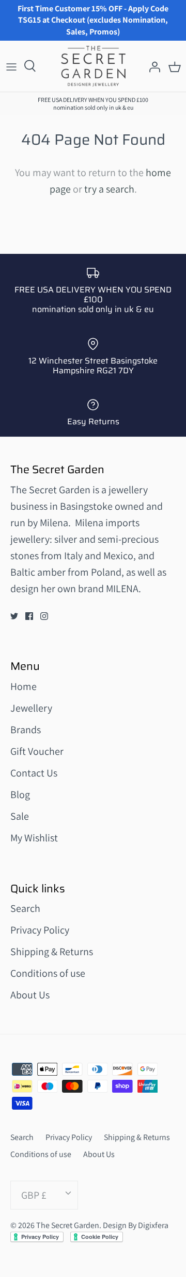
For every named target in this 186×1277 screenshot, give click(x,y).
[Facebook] (29, 616)
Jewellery (31, 708)
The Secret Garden (67, 1225)
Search (25, 908)
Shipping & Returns (51, 951)
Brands (25, 729)
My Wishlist (34, 837)
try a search (109, 189)
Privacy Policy (39, 930)
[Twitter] (14, 616)
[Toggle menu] (11, 66)
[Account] (152, 66)
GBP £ (34, 1195)
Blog (20, 794)
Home (23, 686)
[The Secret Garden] (93, 66)
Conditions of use (47, 973)
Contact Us (33, 773)
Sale (19, 816)
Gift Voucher (37, 751)
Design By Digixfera (135, 1225)
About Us (30, 995)
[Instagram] (44, 616)
